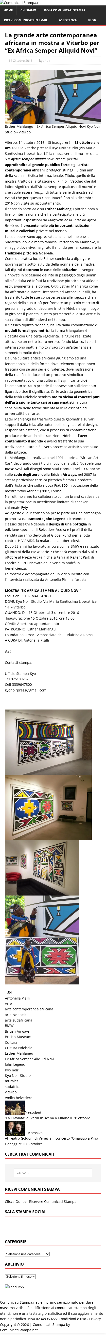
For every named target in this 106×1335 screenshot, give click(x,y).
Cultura (11, 1042)
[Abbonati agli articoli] (14, 1287)
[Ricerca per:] (53, 1172)
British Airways (17, 1031)
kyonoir (45, 60)
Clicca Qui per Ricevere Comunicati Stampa (40, 1201)
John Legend (15, 1064)
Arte (8, 1003)
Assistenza (68, 20)
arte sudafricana (18, 1020)
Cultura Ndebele (18, 1047)
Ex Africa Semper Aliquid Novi (29, 1059)
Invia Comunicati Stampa (64, 10)
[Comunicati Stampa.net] (21, 2)
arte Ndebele (16, 1014)
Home (8, 10)
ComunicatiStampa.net (19, 1330)
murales (11, 1081)
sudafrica (12, 1086)
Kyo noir (11, 1070)
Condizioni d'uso (72, 1318)
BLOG (92, 20)
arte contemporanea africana (29, 1009)
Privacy (95, 1318)
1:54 (8, 992)
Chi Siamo (28, 10)
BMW (9, 1025)
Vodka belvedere (18, 1097)
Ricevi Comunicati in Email (26, 20)
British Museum (18, 1036)
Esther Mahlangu (19, 1053)
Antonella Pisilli (17, 998)
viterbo (11, 1092)
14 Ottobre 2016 (20, 60)
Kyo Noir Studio (18, 1075)
